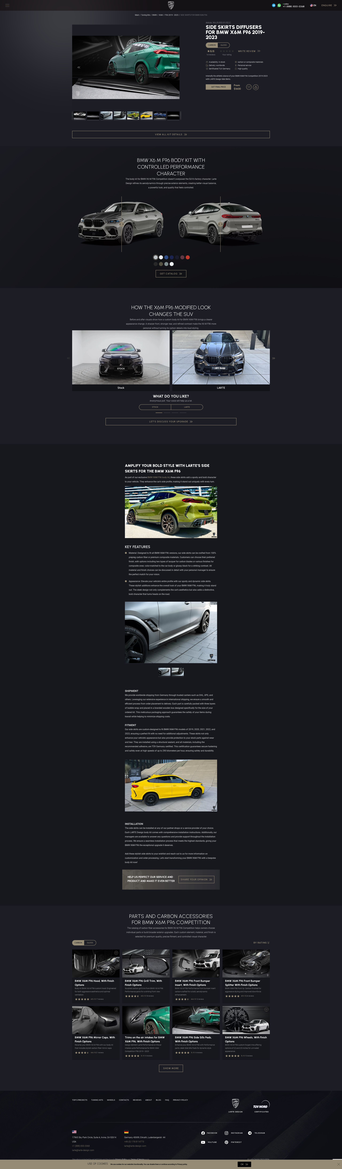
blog (158, 1100)
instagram (236, 1133)
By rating (260, 943)
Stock (155, 407)
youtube (212, 1142)
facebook (212, 1133)
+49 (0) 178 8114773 (134, 1141)
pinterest (236, 1142)
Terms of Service (137, 1159)
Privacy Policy (121, 1159)
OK (242, 1164)
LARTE (187, 407)
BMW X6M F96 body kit (158, 477)
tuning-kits (97, 1100)
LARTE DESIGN (235, 1112)
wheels (111, 1100)
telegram (259, 1133)
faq (167, 1100)
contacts (124, 1100)
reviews (137, 1100)
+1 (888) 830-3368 (294, 6)
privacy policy (180, 1100)
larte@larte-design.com (83, 1150)
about (148, 1100)
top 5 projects (79, 1100)
